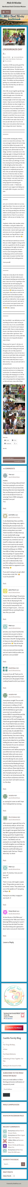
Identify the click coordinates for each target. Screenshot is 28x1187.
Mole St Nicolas (14, 3)
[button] (7, 389)
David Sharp (12, 668)
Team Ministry (12, 59)
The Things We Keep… (9, 1044)
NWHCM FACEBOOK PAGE (13, 1116)
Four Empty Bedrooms (9, 1054)
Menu (7, 12)
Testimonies (19, 59)
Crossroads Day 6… (18, 462)
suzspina (11, 694)
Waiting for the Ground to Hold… (12, 1066)
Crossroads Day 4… (9, 458)
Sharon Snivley (12, 1145)
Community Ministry (18, 57)
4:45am (5, 1049)
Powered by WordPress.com (14, 1183)
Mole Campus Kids (11, 1105)
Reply (4, 508)
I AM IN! (6, 1095)
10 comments (8, 61)
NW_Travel (5, 59)
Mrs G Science (13, 817)
